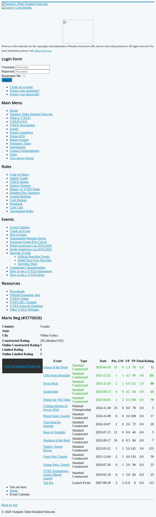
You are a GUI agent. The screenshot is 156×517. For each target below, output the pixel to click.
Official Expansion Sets (25, 295)
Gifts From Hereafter (56, 375)
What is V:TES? (20, 118)
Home (14, 110)
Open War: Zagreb (55, 456)
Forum (14, 129)
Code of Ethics (19, 174)
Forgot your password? (24, 94)
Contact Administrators (24, 151)
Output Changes (20, 185)
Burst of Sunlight (54, 432)
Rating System (19, 140)
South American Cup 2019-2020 (31, 249)
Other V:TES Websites (24, 309)
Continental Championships (27, 267)
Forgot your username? (24, 90)
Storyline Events (20, 253)
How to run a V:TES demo (27, 275)
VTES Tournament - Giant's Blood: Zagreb (56, 474)
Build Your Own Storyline (35, 260)
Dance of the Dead (55, 367)
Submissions (18, 147)
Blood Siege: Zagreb (56, 416)
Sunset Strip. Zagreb (56, 464)
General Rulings (20, 196)
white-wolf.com (42, 50)
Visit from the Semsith (52, 424)
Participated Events (22, 366)
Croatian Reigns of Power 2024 (55, 407)
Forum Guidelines (21, 132)
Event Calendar (20, 227)
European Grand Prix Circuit (28, 242)
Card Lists (16, 207)
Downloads (17, 291)
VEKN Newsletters (22, 125)
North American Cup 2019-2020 (31, 245)
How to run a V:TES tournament (31, 271)
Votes (13, 154)
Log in (6, 79)
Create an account (21, 87)
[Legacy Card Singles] (17, 7)
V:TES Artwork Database (26, 306)
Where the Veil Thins (56, 399)
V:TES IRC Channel (23, 302)
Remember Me (11, 76)
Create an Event (20, 231)
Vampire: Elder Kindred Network (31, 114)
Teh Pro (48, 483)
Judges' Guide (19, 178)
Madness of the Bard (56, 440)
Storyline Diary (28, 264)
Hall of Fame (18, 234)
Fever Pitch (50, 383)
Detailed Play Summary (25, 193)
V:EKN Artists (19, 298)
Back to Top (9, 505)
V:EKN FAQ (18, 121)
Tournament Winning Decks (28, 238)
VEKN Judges (19, 182)
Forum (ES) (17, 136)
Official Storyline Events (34, 256)
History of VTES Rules (25, 189)
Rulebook (16, 204)
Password (8, 71)
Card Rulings (18, 200)
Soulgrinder (50, 391)
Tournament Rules (21, 211)
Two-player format (22, 158)
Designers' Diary (20, 143)
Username (8, 67)
